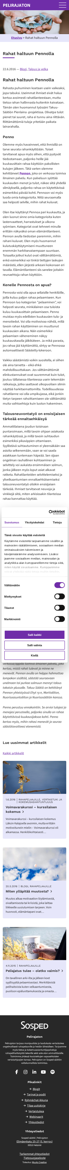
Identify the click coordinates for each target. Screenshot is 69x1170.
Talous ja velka (38, 69)
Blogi (23, 69)
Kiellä (34, 655)
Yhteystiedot (36, 1122)
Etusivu (16, 38)
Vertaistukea (36, 1111)
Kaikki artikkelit (13, 753)
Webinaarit (36, 1117)
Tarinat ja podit (36, 1095)
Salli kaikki (34, 634)
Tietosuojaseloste (35, 1158)
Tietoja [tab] (57, 522)
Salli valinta (34, 645)
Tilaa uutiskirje (36, 1106)
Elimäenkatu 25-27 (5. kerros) (35, 1142)
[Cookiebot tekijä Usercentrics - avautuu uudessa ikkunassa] (49, 512)
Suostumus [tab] (11, 522)
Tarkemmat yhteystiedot (34, 1154)
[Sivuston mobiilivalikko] (62, 5)
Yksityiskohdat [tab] (34, 522)
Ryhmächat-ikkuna (36, 1100)
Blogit (36, 1089)
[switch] (59, 596)
